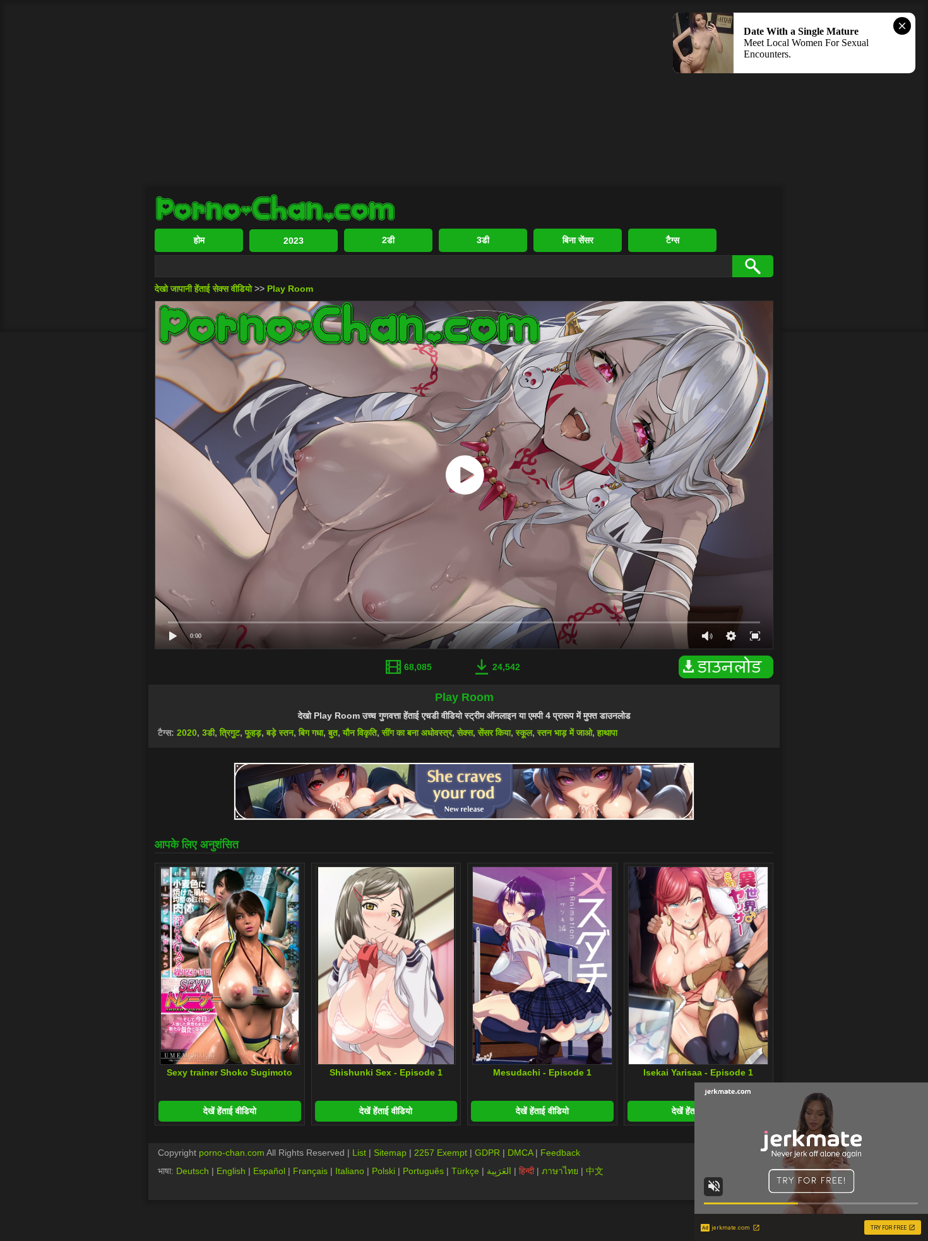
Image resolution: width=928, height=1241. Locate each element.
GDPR (487, 1153)
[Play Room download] (729, 674)
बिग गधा (311, 733)
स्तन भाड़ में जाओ (564, 733)
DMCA (520, 1153)
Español (269, 1171)
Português (423, 1171)
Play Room (290, 289)
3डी (483, 240)
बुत (333, 733)
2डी (388, 240)
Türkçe (465, 1171)
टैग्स (672, 240)
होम (199, 240)
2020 (187, 733)
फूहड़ (253, 733)
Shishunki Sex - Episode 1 (386, 1072)
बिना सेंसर (577, 240)
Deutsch (192, 1171)
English (231, 1171)
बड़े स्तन (280, 733)
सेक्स (465, 733)
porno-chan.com (232, 1153)
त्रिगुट (230, 733)
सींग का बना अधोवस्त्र (417, 733)
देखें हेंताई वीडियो (229, 1111)
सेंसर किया (494, 733)
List (359, 1153)
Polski (383, 1171)
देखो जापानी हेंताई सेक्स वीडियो (203, 289)
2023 (293, 241)
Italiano (349, 1171)
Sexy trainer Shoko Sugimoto (229, 1072)
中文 (595, 1171)
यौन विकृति (360, 733)
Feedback (560, 1153)
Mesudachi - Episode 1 (542, 1072)
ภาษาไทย (560, 1171)
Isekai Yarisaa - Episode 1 (698, 1072)
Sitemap (390, 1153)
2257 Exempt (440, 1153)
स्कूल (524, 733)
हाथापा (607, 733)
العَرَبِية (499, 1171)
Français (310, 1171)
